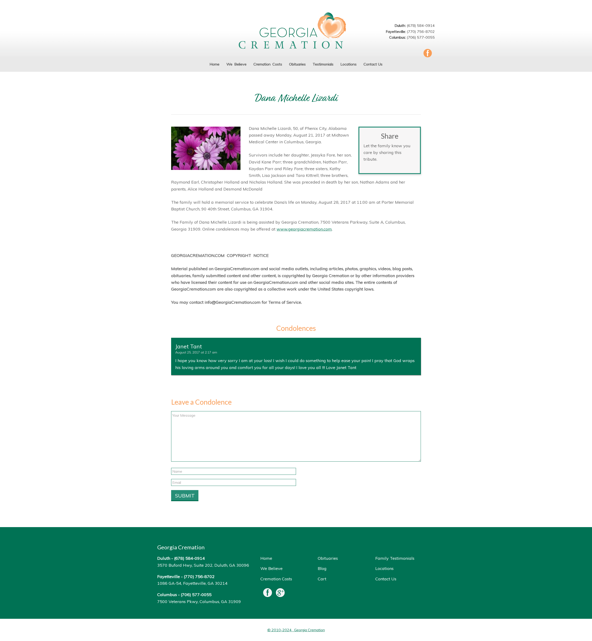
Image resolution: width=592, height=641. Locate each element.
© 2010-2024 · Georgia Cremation (296, 630)
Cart (322, 579)
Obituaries (328, 558)
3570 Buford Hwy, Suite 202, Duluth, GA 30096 (203, 565)
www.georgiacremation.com (304, 229)
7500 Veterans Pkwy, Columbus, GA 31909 (199, 601)
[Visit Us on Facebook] (267, 593)
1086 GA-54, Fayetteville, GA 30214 (192, 583)
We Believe (271, 568)
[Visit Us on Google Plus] (280, 593)
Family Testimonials (394, 558)
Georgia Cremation (296, 31)
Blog (322, 568)
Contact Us (385, 579)
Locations (384, 568)
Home (266, 558)
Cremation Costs (276, 579)
